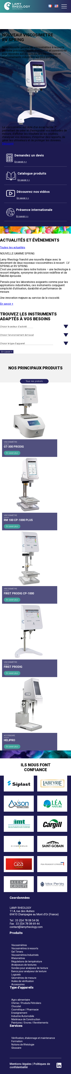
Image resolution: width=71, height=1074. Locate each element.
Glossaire (16, 1047)
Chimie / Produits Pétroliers (26, 1003)
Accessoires (18, 984)
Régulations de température (26, 961)
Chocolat (16, 1006)
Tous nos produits (34, 381)
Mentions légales (21, 1064)
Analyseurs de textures (24, 964)
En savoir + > (20, 162)
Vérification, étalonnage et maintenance (33, 1038)
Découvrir (8, 143)
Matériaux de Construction (25, 1019)
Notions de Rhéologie (22, 1044)
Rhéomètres (18, 958)
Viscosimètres (19, 945)
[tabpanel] (35, 87)
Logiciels (16, 974)
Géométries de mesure (23, 977)
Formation (17, 1041)
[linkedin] (59, 1066)
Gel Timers (17, 951)
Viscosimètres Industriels (25, 955)
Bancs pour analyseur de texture (29, 971)
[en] (56, 6)
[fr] (50, 6)
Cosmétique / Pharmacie (25, 1009)
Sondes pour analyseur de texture (29, 968)
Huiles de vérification (22, 981)
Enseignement (19, 1012)
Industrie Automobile (22, 1016)
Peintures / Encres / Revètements (29, 1022)
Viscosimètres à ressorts (24, 948)
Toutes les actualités (12, 247)
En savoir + (6, 303)
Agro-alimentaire (20, 999)
